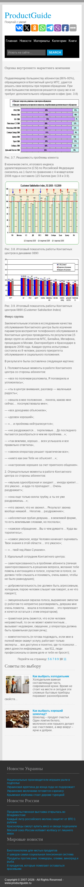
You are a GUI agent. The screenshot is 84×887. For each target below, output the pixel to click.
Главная (11, 41)
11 (64, 659)
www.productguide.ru (18, 883)
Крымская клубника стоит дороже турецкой (35, 795)
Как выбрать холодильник (51, 676)
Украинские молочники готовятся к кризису (35, 791)
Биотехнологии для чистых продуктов (32, 850)
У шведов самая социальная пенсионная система (40, 854)
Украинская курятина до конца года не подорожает (41, 787)
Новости (25, 41)
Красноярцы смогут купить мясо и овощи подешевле (42, 826)
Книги (73, 41)
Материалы (42, 41)
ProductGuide (28, 14)
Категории (59, 41)
